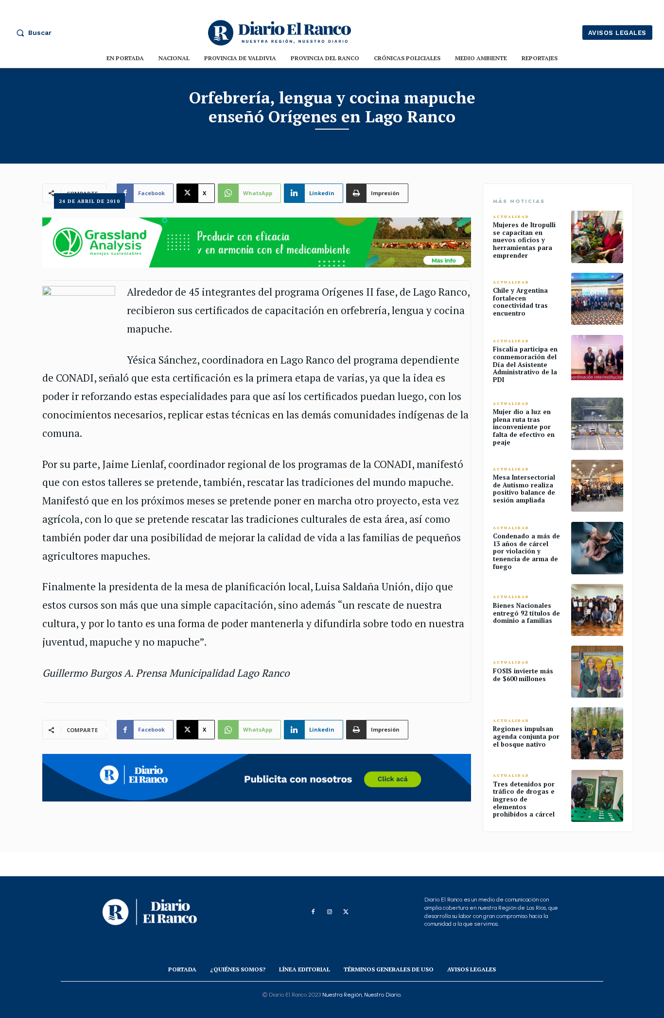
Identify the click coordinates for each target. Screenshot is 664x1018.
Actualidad (511, 217)
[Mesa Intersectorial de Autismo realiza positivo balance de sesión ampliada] (597, 486)
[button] (32, 32)
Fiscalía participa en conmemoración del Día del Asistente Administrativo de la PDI (525, 364)
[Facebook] (313, 912)
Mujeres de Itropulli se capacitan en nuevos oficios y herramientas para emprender (524, 239)
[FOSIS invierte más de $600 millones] (597, 672)
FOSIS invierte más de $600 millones (523, 675)
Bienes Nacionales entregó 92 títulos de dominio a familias (526, 613)
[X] (346, 912)
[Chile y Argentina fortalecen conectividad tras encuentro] (597, 299)
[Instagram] (329, 912)
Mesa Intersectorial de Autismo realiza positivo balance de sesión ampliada (524, 488)
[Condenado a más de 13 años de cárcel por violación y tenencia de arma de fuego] (597, 548)
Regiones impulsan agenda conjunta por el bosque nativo (526, 736)
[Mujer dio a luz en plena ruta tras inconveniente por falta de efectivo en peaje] (597, 424)
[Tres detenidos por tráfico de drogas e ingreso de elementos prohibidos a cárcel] (597, 796)
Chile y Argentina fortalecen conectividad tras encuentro (520, 301)
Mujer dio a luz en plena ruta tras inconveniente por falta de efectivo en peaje (524, 426)
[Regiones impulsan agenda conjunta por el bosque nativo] (597, 733)
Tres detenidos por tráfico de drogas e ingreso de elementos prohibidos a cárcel (524, 799)
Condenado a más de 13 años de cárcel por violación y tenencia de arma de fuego (526, 551)
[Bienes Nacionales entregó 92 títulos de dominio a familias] (597, 610)
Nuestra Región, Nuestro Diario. (362, 994)
